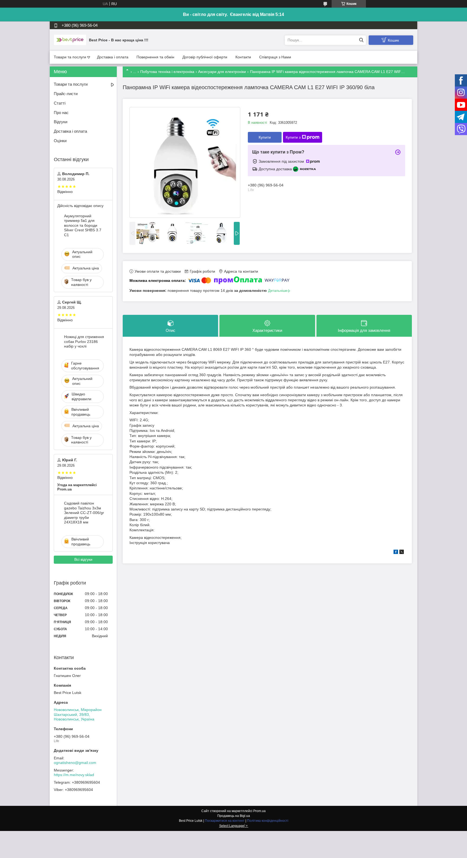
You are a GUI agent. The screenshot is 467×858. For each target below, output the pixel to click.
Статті (59, 103)
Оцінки (60, 140)
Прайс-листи (66, 93)
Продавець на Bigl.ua (233, 816)
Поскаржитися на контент (225, 821)
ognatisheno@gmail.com (75, 762)
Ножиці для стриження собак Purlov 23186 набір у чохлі (84, 341)
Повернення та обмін (155, 57)
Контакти (243, 57)
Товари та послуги (70, 57)
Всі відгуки (83, 559)
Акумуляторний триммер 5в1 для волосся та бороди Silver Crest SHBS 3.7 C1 (82, 225)
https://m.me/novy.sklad (74, 775)
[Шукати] (361, 40)
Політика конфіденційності (267, 821)
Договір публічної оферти (204, 57)
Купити (265, 137)
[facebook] (395, 552)
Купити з (293, 137)
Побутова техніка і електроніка (167, 71)
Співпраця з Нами (275, 57)
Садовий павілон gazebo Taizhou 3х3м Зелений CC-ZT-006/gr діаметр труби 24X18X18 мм (84, 512)
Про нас (61, 112)
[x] (401, 552)
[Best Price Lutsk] (70, 40)
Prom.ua (259, 811)
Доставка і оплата (112, 57)
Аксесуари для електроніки (222, 71)
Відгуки (60, 121)
